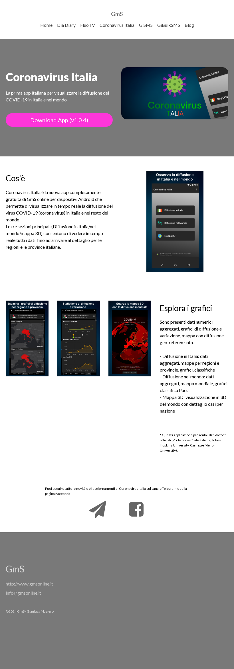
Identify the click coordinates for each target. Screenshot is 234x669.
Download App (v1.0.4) (59, 120)
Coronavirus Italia (117, 25)
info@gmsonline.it (23, 592)
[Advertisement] (155, 601)
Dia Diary (66, 25)
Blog (189, 25)
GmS (117, 13)
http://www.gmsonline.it (29, 583)
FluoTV (87, 25)
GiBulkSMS (168, 25)
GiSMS (146, 25)
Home (46, 25)
